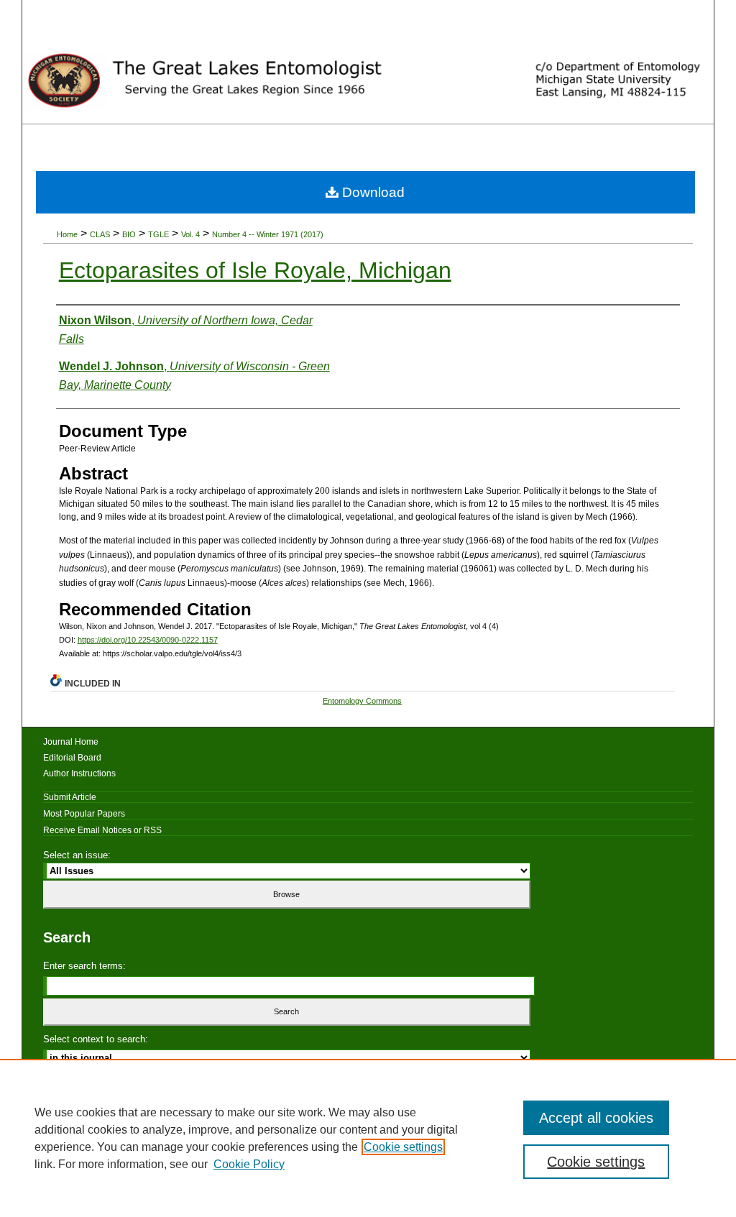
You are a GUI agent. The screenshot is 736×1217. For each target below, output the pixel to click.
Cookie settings (403, 1147)
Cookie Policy (249, 1164)
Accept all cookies (596, 1118)
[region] (368, 1138)
